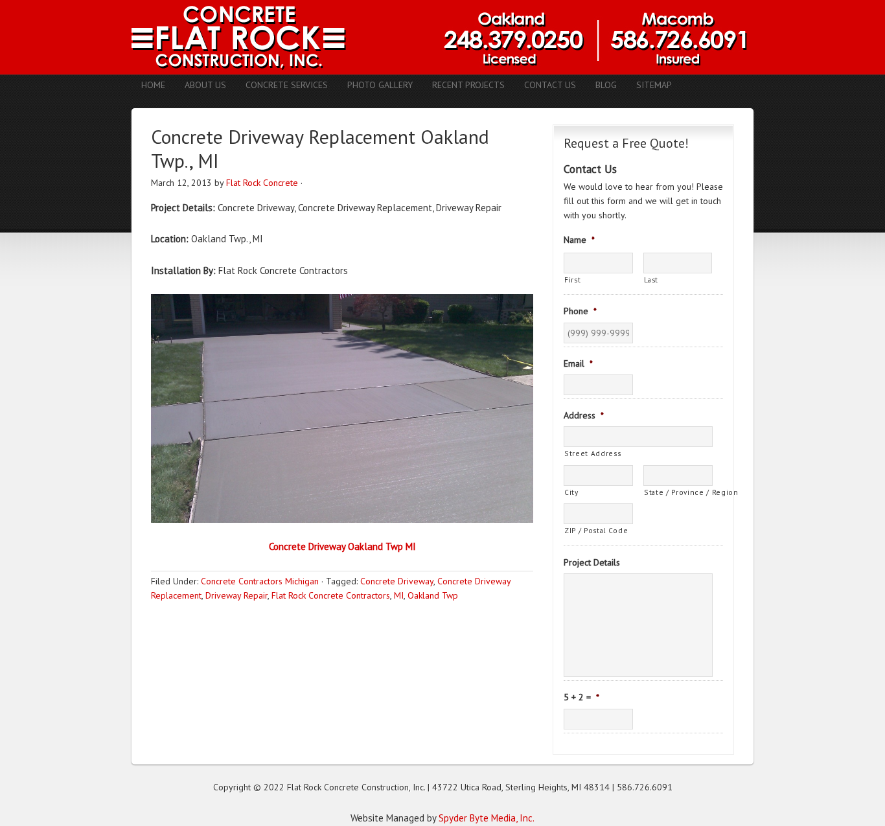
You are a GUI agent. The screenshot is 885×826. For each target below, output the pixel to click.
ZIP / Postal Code (596, 530)
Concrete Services (287, 85)
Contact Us (550, 85)
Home (153, 85)
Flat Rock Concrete (262, 183)
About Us (205, 85)
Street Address (592, 453)
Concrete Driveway (396, 581)
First (572, 279)
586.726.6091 (644, 787)
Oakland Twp (433, 595)
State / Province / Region (678, 492)
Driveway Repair (236, 595)
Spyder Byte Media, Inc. (486, 818)
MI (399, 595)
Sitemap (654, 85)
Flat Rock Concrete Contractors (330, 595)
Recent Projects (468, 85)
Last (651, 279)
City (571, 492)
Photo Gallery (380, 85)
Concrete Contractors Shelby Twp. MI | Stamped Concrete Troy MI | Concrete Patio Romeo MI (442, 37)
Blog (606, 85)
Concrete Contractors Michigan (260, 581)
